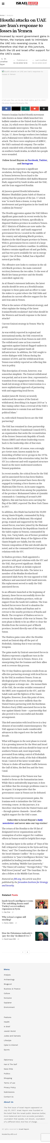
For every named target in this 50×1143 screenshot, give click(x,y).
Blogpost (8, 984)
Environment (9, 1007)
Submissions (9, 1092)
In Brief (7, 1027)
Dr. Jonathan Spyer (4, 61)
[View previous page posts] (23, 952)
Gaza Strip (8, 1069)
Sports (7, 1050)
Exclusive (8, 998)
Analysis (10, 15)
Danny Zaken (8, 923)
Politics (7, 1074)
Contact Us (8, 1097)
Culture (7, 993)
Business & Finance (12, 989)
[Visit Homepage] (27, 3)
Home (2, 15)
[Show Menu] (3, 4)
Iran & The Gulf (10, 1064)
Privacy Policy (10, 1087)
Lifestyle (7, 1040)
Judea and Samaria (12, 1036)
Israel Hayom (24, 1129)
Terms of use (9, 1083)
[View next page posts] (27, 952)
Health (6, 1022)
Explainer (8, 1003)
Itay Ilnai (7, 912)
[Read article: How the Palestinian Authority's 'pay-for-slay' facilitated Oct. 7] (41, 936)
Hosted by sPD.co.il (9, 1134)
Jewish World (10, 1031)
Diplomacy (9, 1060)
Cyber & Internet (11, 1045)
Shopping (8, 1078)
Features (7, 1017)
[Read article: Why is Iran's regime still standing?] (41, 920)
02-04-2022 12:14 (20, 63)
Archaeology (9, 979)
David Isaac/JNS (10, 939)
